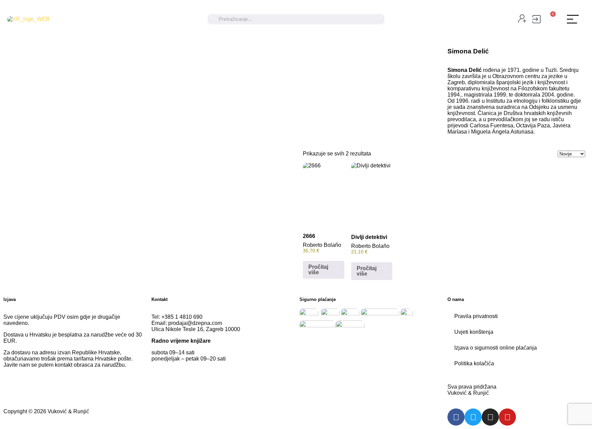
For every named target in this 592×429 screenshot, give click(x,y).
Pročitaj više (318, 269)
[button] (573, 19)
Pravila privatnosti (476, 316)
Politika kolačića (474, 363)
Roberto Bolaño (322, 245)
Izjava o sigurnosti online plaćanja (495, 348)
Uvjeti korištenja (473, 332)
